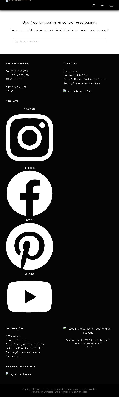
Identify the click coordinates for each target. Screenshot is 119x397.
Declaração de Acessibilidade (23, 352)
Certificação (13, 356)
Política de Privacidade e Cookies (25, 348)
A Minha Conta (14, 336)
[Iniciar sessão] (102, 5)
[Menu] (111, 5)
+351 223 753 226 (19, 71)
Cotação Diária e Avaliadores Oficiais (84, 79)
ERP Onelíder (80, 392)
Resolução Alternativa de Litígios (82, 83)
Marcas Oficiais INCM (75, 75)
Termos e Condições (17, 340)
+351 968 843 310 (19, 75)
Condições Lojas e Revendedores (25, 344)
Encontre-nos (71, 71)
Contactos (16, 79)
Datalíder (48, 392)
